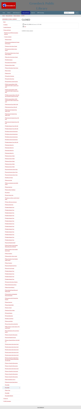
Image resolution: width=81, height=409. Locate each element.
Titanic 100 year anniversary (11, 202)
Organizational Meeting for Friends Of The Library (12, 43)
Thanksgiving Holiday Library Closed (11, 49)
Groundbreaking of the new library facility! (12, 331)
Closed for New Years (10, 78)
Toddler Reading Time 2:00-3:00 (12, 126)
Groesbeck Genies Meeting (11, 62)
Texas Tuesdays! (9, 253)
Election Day (8, 73)
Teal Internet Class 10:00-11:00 (12, 104)
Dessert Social (8, 39)
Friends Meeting (9, 313)
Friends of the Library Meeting (11, 282)
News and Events (26, 12)
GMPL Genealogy (40, 12)
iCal (25, 26)
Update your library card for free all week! (12, 198)
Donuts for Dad (9, 180)
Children (9, 12)
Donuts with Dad (9, 321)
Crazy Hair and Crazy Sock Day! (12, 324)
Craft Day (8, 192)
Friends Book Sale (9, 315)
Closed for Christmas (10, 76)
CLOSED (7, 384)
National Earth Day (9, 204)
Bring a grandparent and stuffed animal (11, 184)
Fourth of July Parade (10, 268)
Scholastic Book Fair (10, 145)
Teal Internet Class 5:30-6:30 (11, 107)
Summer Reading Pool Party (11, 265)
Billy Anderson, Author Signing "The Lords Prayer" (12, 327)
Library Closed (9, 307)
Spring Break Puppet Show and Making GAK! (11, 291)
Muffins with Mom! (9, 318)
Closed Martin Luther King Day (12, 81)
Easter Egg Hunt (9, 187)
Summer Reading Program (11, 337)
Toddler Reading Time (10, 207)
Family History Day (9, 195)
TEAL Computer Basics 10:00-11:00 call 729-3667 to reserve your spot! (11, 85)
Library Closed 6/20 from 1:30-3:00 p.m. (12, 341)
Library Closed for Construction (12, 371)
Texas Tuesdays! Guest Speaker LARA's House (11, 259)
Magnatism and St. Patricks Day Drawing (11, 299)
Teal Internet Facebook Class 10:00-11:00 (11, 110)
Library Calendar (17, 15)
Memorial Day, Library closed (11, 256)
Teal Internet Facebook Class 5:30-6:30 (12, 118)
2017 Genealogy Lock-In (10, 379)
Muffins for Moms (9, 177)
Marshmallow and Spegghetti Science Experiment (11, 295)
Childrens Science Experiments (12, 131)
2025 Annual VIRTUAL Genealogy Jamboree (11, 33)
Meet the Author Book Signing (11, 382)
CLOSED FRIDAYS (9, 395)
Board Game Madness (10, 287)
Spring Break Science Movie (11, 284)
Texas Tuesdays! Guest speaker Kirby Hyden (11, 250)
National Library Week (10, 65)
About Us (33, 12)
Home (4, 12)
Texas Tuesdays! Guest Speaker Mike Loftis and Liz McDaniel (11, 246)
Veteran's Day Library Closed (11, 46)
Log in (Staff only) (40, 407)
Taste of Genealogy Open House (12, 67)
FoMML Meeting (9, 59)
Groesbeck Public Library (9, 19)
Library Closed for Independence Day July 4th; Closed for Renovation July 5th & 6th (12, 359)
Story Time (8, 390)
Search (76, 12)
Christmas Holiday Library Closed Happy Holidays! (12, 54)
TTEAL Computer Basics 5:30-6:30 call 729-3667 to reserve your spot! (12, 95)
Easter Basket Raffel (10, 305)
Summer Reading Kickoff (10, 242)
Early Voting (8, 70)
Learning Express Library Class (12, 169)
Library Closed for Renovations (12, 363)
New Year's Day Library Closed (12, 57)
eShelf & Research (16, 12)
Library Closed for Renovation (11, 334)
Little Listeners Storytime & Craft (12, 344)
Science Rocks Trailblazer (10, 189)
